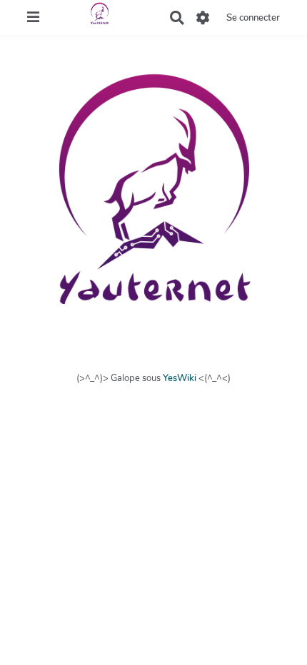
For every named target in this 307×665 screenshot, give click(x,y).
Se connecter (253, 17)
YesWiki (179, 378)
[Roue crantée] (203, 18)
